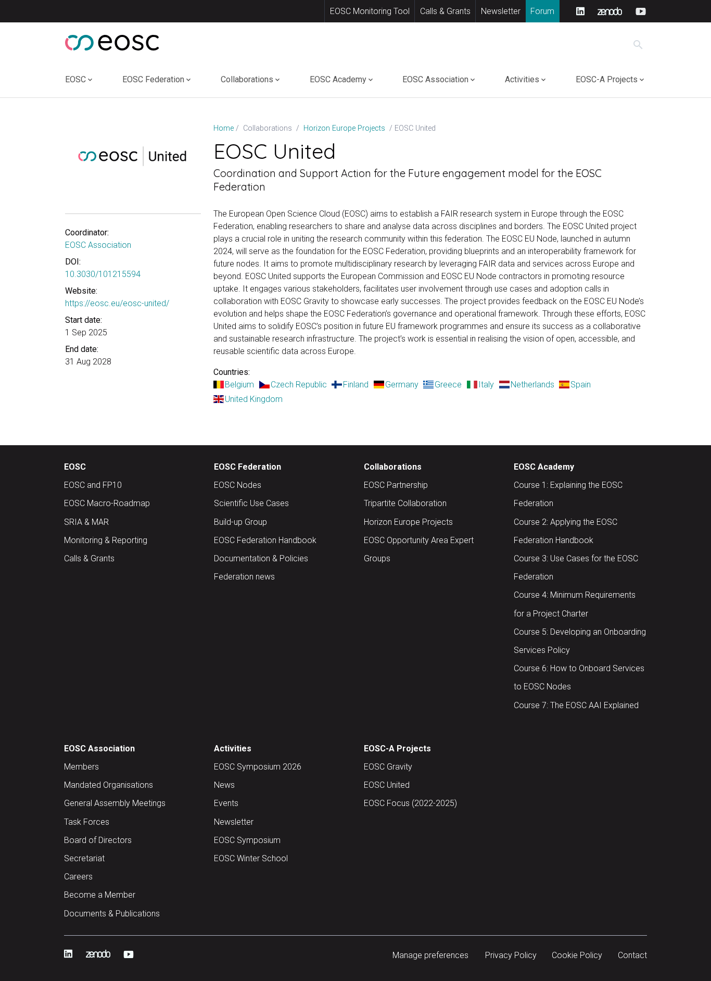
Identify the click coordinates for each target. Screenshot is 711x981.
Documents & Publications (112, 914)
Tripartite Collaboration (405, 503)
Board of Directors (98, 840)
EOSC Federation (153, 79)
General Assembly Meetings (115, 803)
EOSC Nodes (237, 485)
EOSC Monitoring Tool (370, 11)
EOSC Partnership (396, 485)
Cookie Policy (577, 955)
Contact (632, 955)
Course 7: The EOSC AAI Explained (576, 705)
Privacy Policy (511, 955)
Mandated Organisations (108, 785)
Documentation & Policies (261, 558)
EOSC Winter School (251, 858)
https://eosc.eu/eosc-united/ (117, 303)
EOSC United (387, 785)
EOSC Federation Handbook (265, 540)
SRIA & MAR (86, 522)
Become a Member (99, 895)
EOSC (75, 79)
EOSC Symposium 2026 (257, 767)
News (224, 785)
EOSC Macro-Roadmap (107, 503)
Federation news (244, 577)
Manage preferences (430, 955)
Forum (542, 11)
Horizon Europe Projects (408, 522)
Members (81, 767)
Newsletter (500, 11)
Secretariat (84, 858)
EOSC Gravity (388, 767)
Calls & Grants (445, 11)
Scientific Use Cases (251, 503)
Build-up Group (240, 522)
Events (226, 803)
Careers (78, 877)
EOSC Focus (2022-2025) (410, 803)
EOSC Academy (338, 79)
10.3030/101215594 (103, 274)
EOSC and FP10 (93, 485)
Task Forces (86, 822)
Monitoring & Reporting (105, 540)
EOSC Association (435, 79)
